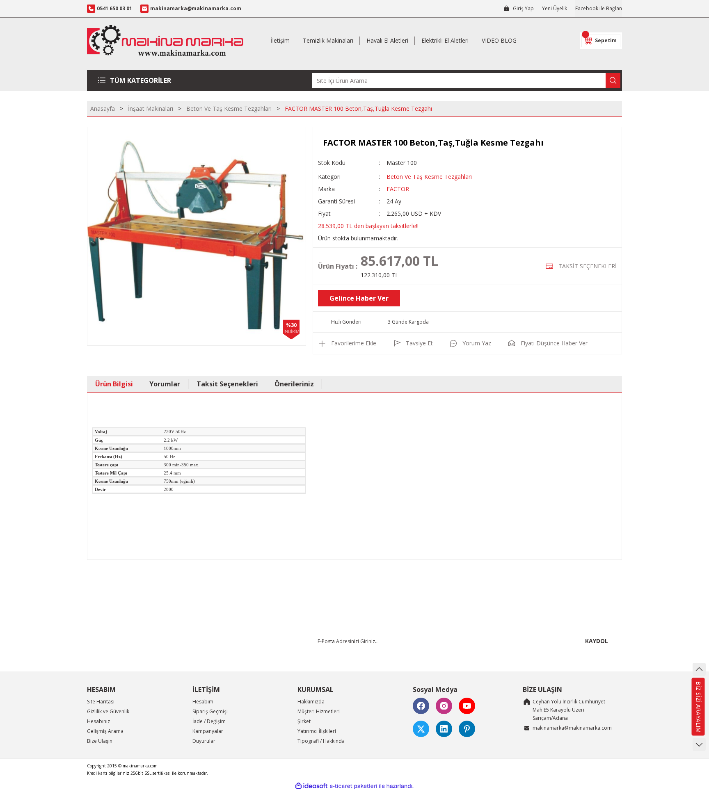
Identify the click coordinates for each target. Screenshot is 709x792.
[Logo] (165, 40)
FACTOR (398, 189)
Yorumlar (164, 383)
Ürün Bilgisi (114, 383)
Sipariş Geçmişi (210, 711)
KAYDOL (596, 641)
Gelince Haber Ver (359, 298)
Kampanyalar (207, 731)
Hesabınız (98, 721)
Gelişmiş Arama (105, 731)
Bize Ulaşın (99, 740)
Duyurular (203, 740)
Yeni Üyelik (554, 8)
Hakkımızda (311, 701)
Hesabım (202, 701)
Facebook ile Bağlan (598, 8)
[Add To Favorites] (347, 343)
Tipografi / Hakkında (321, 740)
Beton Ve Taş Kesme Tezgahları (429, 176)
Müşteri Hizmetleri (318, 711)
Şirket (304, 721)
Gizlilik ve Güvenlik (108, 711)
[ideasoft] (311, 786)
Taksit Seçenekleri (227, 383)
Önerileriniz (294, 383)
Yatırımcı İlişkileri (316, 731)
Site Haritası (100, 701)
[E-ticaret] (353, 786)
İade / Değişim (209, 721)
